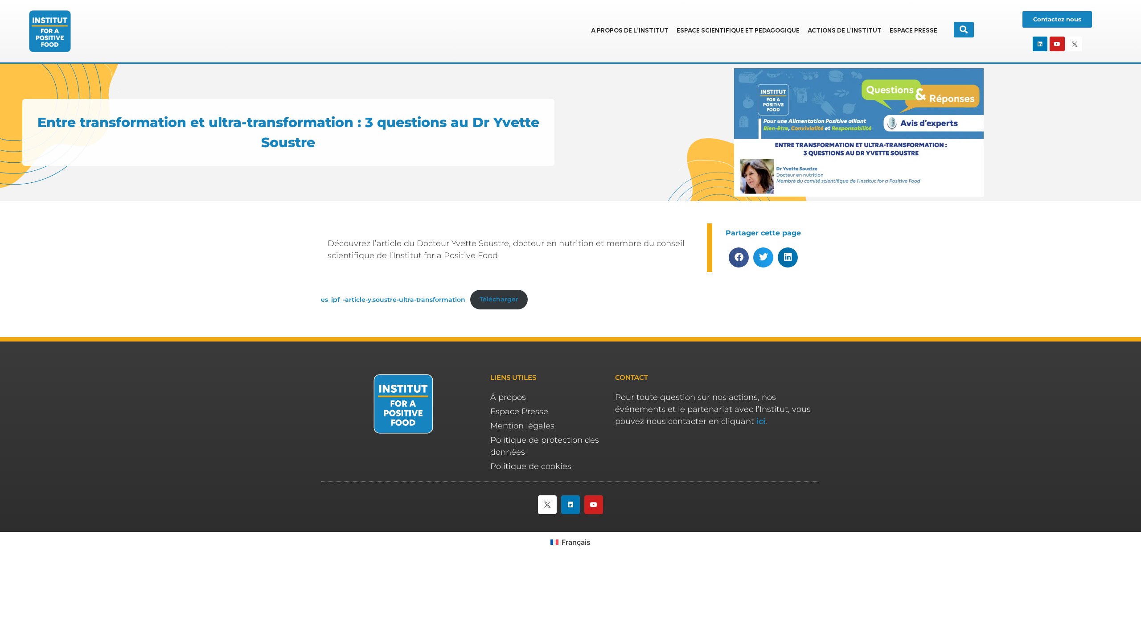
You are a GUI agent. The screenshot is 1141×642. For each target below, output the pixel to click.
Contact (631, 377)
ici (760, 421)
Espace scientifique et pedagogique (738, 31)
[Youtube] (1057, 44)
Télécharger (499, 299)
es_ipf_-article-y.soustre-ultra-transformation (393, 299)
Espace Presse (913, 31)
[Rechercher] (964, 29)
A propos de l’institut (630, 31)
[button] (739, 257)
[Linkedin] (1040, 44)
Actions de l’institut (845, 31)
